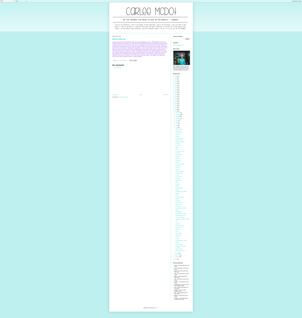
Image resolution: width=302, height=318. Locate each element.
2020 (176, 87)
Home (140, 94)
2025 (176, 78)
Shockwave (177, 178)
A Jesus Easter (178, 233)
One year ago (178, 130)
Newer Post (115, 94)
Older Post (166, 94)
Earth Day (177, 169)
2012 (176, 101)
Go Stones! (177, 143)
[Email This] (130, 60)
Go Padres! (177, 223)
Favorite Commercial (179, 164)
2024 (176, 79)
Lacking (177, 175)
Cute (176, 222)
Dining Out (177, 152)
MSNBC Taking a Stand (180, 215)
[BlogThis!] (131, 60)
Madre (176, 182)
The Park (177, 134)
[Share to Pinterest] (136, 60)
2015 (176, 96)
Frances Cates (178, 227)
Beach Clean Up (118, 39)
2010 (176, 105)
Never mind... (178, 206)
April (177, 127)
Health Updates (178, 154)
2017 (176, 92)
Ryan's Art (177, 156)
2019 (176, 89)
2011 (176, 103)
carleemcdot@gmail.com (178, 45)
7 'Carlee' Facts (178, 132)
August (177, 120)
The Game (177, 167)
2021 (176, 85)
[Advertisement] (140, 81)
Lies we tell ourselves (180, 151)
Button (176, 147)
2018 (176, 90)
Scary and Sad (178, 176)
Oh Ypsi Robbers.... (179, 187)
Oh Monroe (177, 158)
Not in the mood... (179, 244)
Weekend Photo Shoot (180, 250)
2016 (176, 94)
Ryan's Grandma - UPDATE (181, 240)
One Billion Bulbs (179, 173)
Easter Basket (178, 235)
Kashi (176, 149)
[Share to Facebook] (134, 60)
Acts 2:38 (177, 236)
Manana (177, 193)
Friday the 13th (178, 204)
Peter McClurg (178, 180)
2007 (176, 111)
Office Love (177, 229)
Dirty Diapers (178, 160)
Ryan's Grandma (179, 249)
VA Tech (177, 195)
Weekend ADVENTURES (180, 208)
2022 (176, 83)
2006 (176, 259)
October (177, 116)
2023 (176, 81)
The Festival (178, 165)
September (178, 118)
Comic (176, 231)
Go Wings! (177, 162)
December (178, 112)
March (177, 253)
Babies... (177, 209)
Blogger (156, 307)
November (178, 114)
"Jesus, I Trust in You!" (180, 217)
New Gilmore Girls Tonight (181, 191)
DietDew (177, 198)
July (177, 122)
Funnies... (177, 238)
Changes (177, 136)
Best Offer (177, 184)
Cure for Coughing (179, 138)
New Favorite (178, 145)
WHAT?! (177, 242)
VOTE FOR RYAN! (179, 202)
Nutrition (177, 186)
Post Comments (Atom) (123, 97)
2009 (176, 107)
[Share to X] (133, 60)
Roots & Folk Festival (179, 171)
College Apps (178, 211)
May (177, 125)
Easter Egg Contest (179, 197)
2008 (176, 109)
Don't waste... (178, 200)
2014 (176, 98)
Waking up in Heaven (180, 225)
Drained (177, 189)
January (177, 256)
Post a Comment (117, 67)
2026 (176, 76)
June (177, 123)
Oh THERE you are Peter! (180, 213)
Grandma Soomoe (179, 140)
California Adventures (180, 141)
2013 (176, 100)
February (178, 255)
